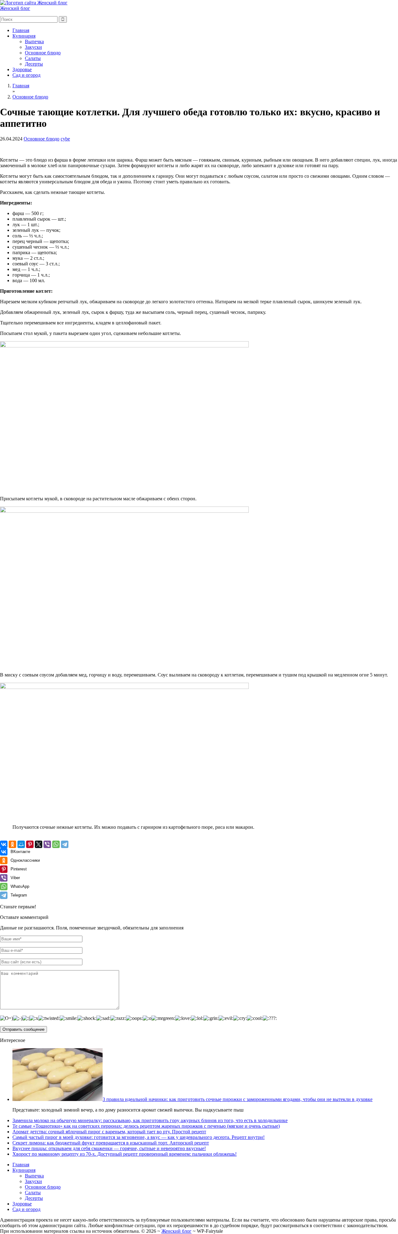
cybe (65, 138)
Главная (20, 30)
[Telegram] (64, 844)
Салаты (33, 58)
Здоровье (22, 69)
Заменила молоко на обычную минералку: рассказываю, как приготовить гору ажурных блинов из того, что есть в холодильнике (150, 1120)
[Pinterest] (30, 844)
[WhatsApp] (56, 844)
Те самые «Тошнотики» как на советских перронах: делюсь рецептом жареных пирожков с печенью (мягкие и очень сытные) (146, 1126)
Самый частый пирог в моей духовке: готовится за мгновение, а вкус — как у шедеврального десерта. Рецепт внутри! (138, 1137)
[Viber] (47, 844)
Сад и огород (26, 75)
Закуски (33, 47)
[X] (38, 844)
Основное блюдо (43, 52)
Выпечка (34, 41)
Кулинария (23, 36)
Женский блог (15, 8)
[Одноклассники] (12, 844)
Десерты (34, 64)
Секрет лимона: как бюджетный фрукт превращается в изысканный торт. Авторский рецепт (110, 1142)
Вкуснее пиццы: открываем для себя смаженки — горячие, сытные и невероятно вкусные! (109, 1148)
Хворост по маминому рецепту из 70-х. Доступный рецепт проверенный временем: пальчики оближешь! (124, 1154)
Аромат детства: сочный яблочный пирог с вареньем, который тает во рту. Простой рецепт (109, 1131)
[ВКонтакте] (3, 844)
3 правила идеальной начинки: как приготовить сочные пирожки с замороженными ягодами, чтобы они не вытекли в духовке (238, 1099)
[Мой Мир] (21, 844)
